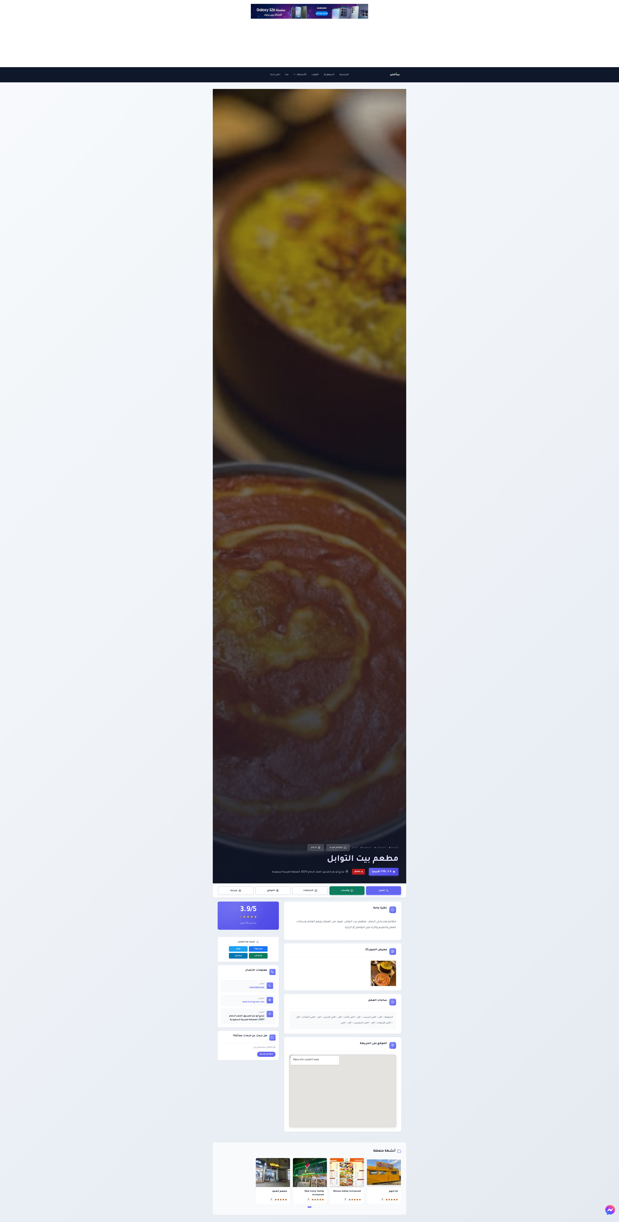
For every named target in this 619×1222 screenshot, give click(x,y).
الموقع (271, 890)
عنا (287, 74)
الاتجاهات (308, 890)
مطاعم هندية (336, 847)
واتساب (345, 890)
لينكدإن (238, 956)
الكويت (315, 74)
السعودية (329, 74)
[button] (295, 74)
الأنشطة (301, 74)
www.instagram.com (253, 1002)
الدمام (314, 847)
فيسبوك (258, 949)
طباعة (233, 890)
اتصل (382, 890)
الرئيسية (344, 74)
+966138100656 (256, 988)
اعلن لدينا (275, 74)
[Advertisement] (309, 42)
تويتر (238, 949)
